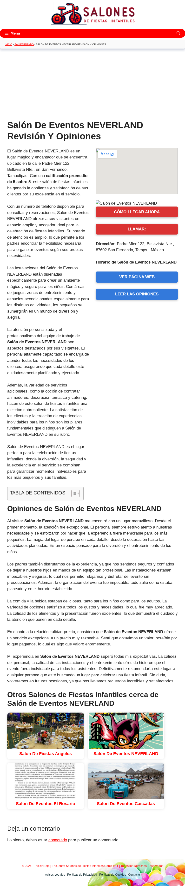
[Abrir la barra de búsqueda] (178, 33)
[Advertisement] (92, 86)
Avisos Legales (55, 874)
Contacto (134, 874)
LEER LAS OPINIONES (137, 294)
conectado (57, 840)
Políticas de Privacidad (82, 874)
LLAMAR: (137, 229)
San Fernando (24, 44)
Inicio (8, 44)
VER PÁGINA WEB (137, 277)
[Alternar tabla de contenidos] (73, 493)
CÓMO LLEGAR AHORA (137, 212)
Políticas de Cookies (112, 874)
